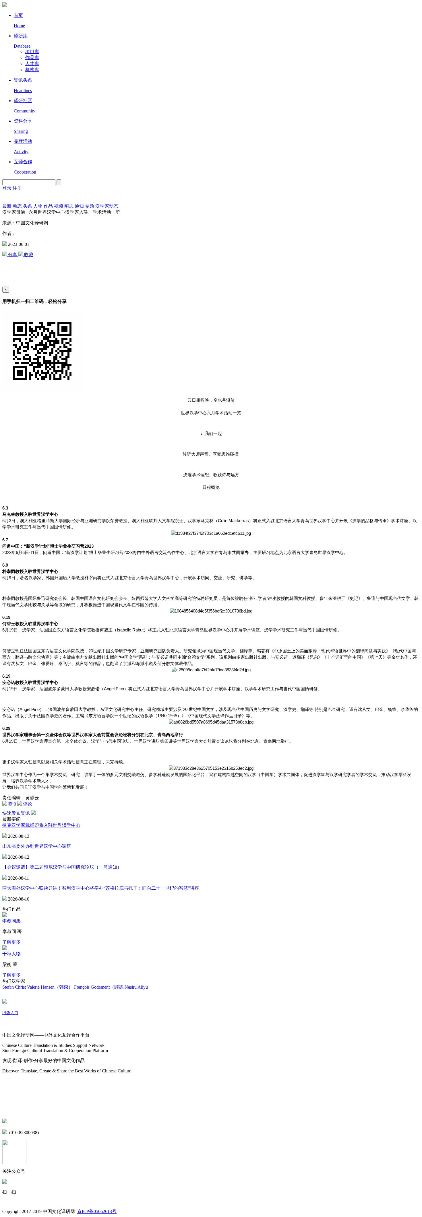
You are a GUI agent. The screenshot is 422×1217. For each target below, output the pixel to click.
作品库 (32, 57)
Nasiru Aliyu (136, 987)
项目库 (32, 51)
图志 (68, 206)
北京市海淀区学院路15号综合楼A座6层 (48, 1121)
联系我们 (11, 1109)
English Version (9, 197)
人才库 (32, 63)
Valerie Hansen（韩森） (50, 987)
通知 (79, 206)
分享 (12, 254)
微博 (6, 1097)
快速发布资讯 (16, 813)
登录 (7, 188)
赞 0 (12, 804)
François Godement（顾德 (99, 987)
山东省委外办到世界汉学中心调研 (36, 846)
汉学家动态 (106, 206)
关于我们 (11, 1024)
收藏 (28, 254)
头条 (27, 206)
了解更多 (11, 942)
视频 (58, 206)
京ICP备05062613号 (97, 1211)
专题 (89, 206)
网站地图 (11, 1082)
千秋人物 (11, 953)
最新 (6, 206)
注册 (17, 188)
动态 (17, 206)
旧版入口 (10, 1013)
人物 (37, 206)
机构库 (32, 69)
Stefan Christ (14, 987)
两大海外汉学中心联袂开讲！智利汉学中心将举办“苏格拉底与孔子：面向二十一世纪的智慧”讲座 (100, 888)
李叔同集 (11, 920)
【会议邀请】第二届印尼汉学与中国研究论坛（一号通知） (62, 867)
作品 (48, 206)
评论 (27, 804)
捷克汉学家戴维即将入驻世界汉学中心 (41, 825)
